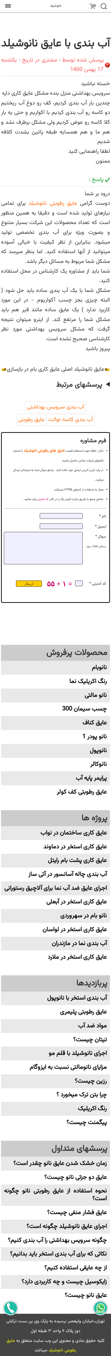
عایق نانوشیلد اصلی (82, 369)
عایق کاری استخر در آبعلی (76, 902)
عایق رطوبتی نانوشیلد (52, 203)
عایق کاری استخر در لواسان (75, 929)
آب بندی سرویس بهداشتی (55, 407)
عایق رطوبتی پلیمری (83, 1012)
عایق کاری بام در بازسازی (33, 369)
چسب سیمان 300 (84, 709)
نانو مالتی (96, 695)
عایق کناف (95, 723)
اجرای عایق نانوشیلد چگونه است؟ (67, 1226)
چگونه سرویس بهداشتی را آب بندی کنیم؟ (57, 1240)
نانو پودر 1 (94, 737)
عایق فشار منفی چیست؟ (77, 1212)
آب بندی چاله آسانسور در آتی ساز (67, 874)
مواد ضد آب (92, 1026)
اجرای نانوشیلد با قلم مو (78, 1053)
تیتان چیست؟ (90, 1040)
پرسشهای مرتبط (79, 385)
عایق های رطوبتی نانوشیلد (44, 451)
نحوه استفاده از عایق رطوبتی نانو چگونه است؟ (55, 1194)
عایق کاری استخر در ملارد (77, 957)
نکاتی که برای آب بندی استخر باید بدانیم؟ (58, 1254)
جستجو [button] (103, 7)
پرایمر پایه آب (91, 778)
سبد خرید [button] (93, 7)
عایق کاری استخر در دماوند (75, 847)
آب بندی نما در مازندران (79, 943)
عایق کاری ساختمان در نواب (74, 833)
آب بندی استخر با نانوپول (77, 998)
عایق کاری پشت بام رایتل (77, 860)
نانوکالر (98, 764)
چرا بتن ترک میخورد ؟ (82, 1095)
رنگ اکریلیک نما (88, 681)
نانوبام (99, 667)
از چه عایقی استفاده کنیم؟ (75, 1268)
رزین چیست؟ (91, 1081)
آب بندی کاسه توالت (70, 419)
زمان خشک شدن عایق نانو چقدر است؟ (60, 1163)
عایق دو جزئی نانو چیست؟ (75, 1177)
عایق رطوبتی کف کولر (82, 792)
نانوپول (98, 750)
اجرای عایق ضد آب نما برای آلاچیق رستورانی (55, 888)
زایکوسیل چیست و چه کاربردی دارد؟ (64, 1282)
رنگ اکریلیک (92, 1108)
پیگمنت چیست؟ (87, 1122)
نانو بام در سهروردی (83, 916)
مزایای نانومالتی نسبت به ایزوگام (68, 1067)
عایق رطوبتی (31, 419)
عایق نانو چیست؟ (86, 1295)
